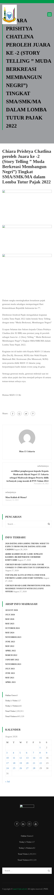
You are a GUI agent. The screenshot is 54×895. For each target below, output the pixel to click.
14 (34, 758)
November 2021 (13, 664)
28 (34, 768)
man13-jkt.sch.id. (20, 889)
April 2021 (10, 682)
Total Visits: (10, 711)
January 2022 (12, 659)
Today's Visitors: (12, 706)
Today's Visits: (11, 700)
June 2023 (10, 641)
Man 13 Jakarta (27, 451)
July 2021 (10, 668)
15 (40, 758)
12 (21, 758)
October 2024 (12, 628)
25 (14, 768)
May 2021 (9, 678)
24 (7, 768)
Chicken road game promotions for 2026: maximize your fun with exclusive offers (27, 588)
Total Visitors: (11, 716)
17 (7, 763)
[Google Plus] (19, 413)
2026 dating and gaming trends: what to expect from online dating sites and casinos (27, 546)
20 (27, 763)
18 (14, 763)
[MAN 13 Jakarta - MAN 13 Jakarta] (9, 15)
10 (7, 758)
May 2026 (9, 619)
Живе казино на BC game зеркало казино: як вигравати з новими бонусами (24, 557)
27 (27, 768)
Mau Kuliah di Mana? (16, 497)
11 (14, 758)
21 (34, 763)
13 (27, 758)
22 (40, 763)
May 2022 (9, 646)
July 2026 (10, 614)
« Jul (7, 781)
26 (21, 768)
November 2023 (13, 637)
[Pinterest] (33, 413)
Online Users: (11, 695)
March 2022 (11, 655)
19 (21, 763)
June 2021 (10, 673)
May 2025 (9, 623)
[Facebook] (12, 413)
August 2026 (11, 610)
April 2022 (10, 650)
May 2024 (9, 632)
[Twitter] (26, 413)
